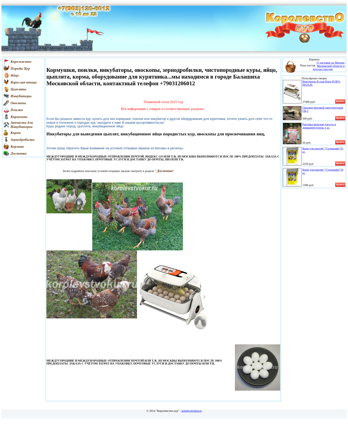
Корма (16, 133)
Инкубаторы (21, 96)
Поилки (17, 110)
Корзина (17, 146)
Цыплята (18, 89)
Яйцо (15, 75)
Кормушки (19, 117)
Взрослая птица (24, 82)
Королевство (21, 62)
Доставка (18, 153)
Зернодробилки (22, 140)
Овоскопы (18, 103)
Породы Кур (20, 68)
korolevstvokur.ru (192, 410)
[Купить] (340, 101)
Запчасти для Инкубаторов (22, 124)
